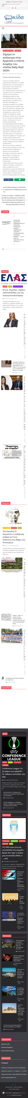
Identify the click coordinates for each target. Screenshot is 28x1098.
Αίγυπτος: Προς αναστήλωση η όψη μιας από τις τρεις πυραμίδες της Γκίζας (21, 1009)
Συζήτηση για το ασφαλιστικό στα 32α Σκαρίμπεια (25, 645)
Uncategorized (6, 841)
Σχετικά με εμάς (5, 1044)
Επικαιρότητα (18, 50)
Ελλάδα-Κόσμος (17, 762)
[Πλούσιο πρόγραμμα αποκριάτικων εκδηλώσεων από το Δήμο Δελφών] (7, 960)
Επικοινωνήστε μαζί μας (7, 1050)
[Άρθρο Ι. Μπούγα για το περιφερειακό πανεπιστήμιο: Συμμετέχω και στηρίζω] (11, 471)
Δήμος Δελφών (6, 528)
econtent (14, 73)
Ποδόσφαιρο (5, 765)
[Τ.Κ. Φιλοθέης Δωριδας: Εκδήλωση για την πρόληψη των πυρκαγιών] (11, 585)
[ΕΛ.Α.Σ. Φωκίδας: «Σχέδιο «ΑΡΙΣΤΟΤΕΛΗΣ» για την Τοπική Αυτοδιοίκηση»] (14, 279)
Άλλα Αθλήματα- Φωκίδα (8, 50)
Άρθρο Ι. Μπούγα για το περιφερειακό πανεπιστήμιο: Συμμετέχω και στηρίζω (25, 465)
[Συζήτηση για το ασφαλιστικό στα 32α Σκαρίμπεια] (11, 652)
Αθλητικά (10, 762)
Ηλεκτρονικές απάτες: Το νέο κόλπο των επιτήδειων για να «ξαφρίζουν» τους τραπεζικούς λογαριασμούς (21, 879)
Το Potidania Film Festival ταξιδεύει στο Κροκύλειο (15, 679)
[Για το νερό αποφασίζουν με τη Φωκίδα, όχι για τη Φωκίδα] (11, 336)
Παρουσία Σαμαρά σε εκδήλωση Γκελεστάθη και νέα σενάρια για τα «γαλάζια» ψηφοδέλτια (25, 403)
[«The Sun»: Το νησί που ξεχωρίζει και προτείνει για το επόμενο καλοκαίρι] (9, 976)
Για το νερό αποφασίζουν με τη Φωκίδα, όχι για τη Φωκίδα (25, 330)
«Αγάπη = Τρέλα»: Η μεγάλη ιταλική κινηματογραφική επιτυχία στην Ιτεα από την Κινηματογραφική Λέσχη (19, 619)
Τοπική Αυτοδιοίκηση (18, 286)
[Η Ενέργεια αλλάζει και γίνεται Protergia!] (10, 902)
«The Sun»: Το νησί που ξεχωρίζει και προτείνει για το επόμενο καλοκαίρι (20, 973)
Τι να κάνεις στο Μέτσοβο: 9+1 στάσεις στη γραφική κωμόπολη (20, 991)
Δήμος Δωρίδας (14, 841)
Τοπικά (10, 286)
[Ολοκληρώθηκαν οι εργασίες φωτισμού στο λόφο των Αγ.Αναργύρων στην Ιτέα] (8, 946)
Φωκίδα (14, 17)
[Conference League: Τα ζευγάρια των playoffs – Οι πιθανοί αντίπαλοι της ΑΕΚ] (14, 748)
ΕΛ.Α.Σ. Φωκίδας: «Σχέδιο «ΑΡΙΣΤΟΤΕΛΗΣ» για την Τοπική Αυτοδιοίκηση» (14, 293)
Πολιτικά (5, 286)
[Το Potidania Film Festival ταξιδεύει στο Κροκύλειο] (2, 680)
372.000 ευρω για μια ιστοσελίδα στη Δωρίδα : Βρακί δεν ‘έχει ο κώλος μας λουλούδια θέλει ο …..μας (13, 853)
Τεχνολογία (5, 843)
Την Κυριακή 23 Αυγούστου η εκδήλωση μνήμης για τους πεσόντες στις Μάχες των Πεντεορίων (14, 537)
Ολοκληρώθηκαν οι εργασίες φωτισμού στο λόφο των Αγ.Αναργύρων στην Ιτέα (20, 945)
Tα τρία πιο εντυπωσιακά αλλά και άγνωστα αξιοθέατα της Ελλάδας (12, 1025)
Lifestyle (4, 762)
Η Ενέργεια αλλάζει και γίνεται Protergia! (22, 899)
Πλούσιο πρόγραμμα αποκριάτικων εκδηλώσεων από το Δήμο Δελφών (19, 958)
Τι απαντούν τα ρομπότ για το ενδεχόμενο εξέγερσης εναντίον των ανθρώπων (20, 918)
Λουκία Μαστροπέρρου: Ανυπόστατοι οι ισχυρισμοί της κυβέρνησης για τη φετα (15, 189)
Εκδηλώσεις (14, 528)
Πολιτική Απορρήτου (7, 1047)
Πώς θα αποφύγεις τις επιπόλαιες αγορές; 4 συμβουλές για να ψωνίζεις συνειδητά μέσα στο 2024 (13, 804)
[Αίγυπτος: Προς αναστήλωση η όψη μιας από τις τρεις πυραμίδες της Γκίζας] (9, 1012)
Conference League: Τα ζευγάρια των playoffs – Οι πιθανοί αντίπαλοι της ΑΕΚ (13, 772)
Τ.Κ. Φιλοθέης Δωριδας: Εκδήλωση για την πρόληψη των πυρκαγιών (25, 578)
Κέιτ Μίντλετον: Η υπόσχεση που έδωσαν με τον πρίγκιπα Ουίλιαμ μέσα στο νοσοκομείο (13, 794)
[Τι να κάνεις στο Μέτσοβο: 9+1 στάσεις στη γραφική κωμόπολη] (9, 994)
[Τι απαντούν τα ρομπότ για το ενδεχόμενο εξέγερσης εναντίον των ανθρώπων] (9, 920)
